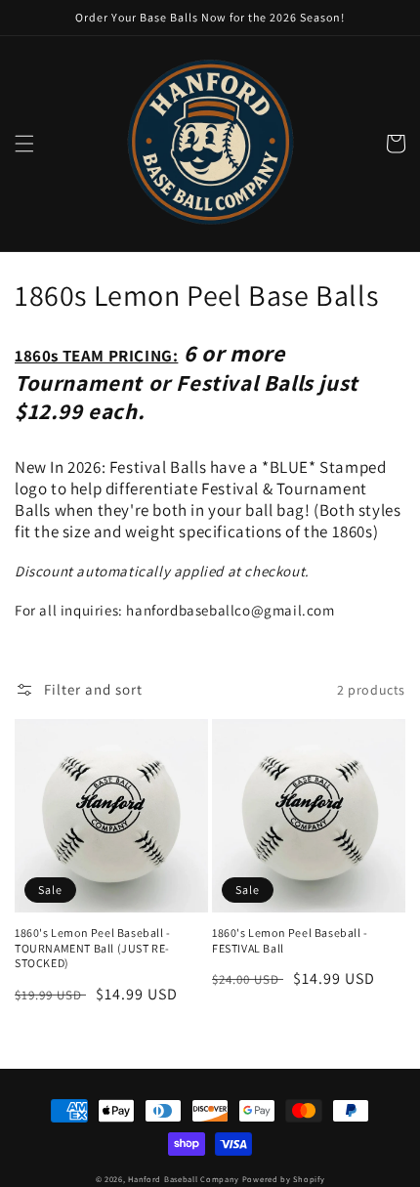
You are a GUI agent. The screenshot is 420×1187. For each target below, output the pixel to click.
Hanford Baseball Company (183, 1178)
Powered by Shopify (283, 1178)
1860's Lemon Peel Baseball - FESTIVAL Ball (290, 940)
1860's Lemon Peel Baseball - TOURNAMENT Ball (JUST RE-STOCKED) (93, 947)
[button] (24, 143)
